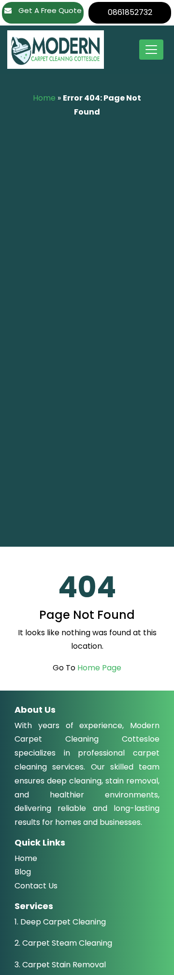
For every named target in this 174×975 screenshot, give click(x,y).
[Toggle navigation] (151, 49)
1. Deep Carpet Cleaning (60, 921)
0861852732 (130, 12)
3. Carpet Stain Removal (60, 964)
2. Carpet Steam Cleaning (63, 943)
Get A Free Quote (49, 10)
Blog (22, 871)
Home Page (99, 667)
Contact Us (36, 885)
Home (44, 97)
